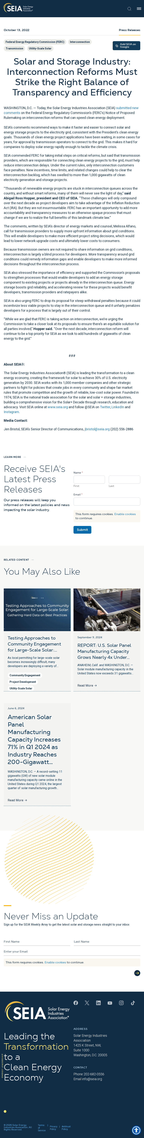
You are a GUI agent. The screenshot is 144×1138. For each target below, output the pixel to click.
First (76, 486)
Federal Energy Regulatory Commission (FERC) (35, 41)
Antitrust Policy (66, 1128)
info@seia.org (92, 1079)
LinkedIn (118, 407)
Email (78, 494)
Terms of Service (42, 1128)
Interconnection (80, 41)
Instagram (11, 412)
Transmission (14, 48)
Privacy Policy (53, 1128)
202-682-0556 (94, 1074)
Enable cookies (125, 514)
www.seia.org (58, 407)
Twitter (105, 407)
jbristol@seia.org (97, 429)
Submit (82, 529)
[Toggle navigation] (139, 8)
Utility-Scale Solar (40, 48)
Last (111, 486)
